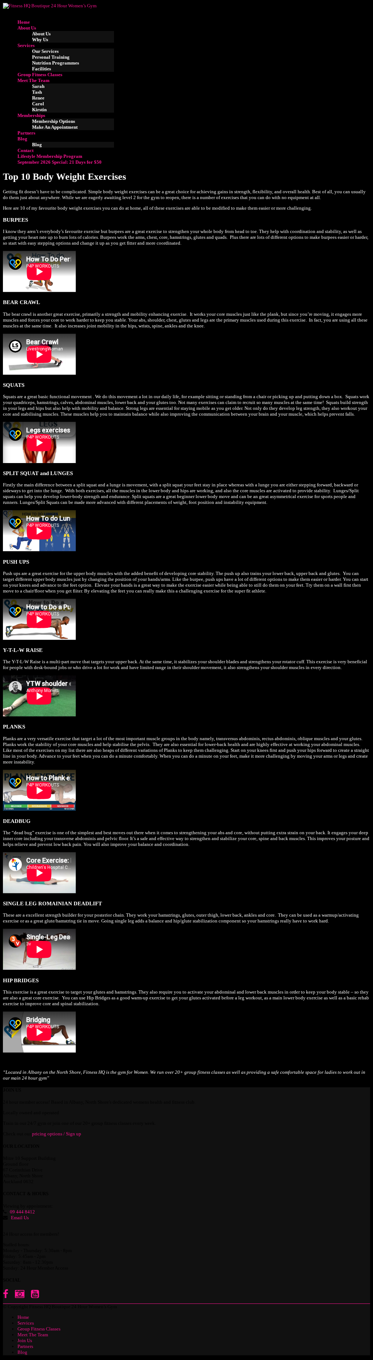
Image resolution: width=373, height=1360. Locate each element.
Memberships (31, 115)
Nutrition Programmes (55, 63)
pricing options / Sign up (56, 1133)
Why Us (40, 39)
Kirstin (39, 109)
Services (26, 45)
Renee (38, 98)
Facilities (41, 68)
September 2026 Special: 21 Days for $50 (59, 162)
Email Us (20, 1217)
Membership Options (53, 121)
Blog (22, 138)
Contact (25, 150)
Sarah (38, 86)
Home (23, 22)
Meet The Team (33, 80)
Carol (38, 103)
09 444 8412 (22, 1212)
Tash (37, 92)
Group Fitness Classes (39, 74)
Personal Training (51, 57)
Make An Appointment (55, 127)
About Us (26, 28)
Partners (26, 133)
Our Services (45, 51)
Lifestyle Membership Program (49, 156)
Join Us (24, 1340)
